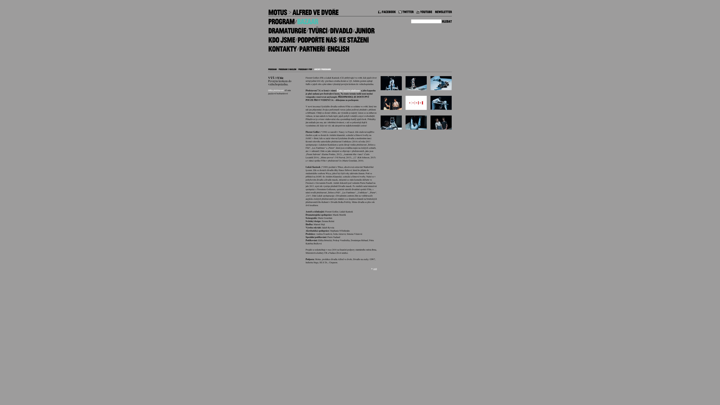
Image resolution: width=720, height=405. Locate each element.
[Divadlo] (341, 29)
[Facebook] (387, 11)
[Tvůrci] (317, 29)
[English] (338, 47)
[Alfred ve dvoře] (315, 11)
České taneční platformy (348, 90)
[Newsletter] (443, 11)
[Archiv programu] (322, 68)
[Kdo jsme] (281, 38)
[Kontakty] (282, 47)
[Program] (281, 20)
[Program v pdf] (305, 68)
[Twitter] (406, 11)
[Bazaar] (307, 20)
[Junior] (364, 29)
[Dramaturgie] (287, 29)
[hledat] (447, 21)
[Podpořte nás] (316, 38)
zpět (375, 268)
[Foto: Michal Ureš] (391, 84)
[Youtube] (424, 11)
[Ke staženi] (354, 38)
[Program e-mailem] (287, 68)
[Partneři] (312, 47)
